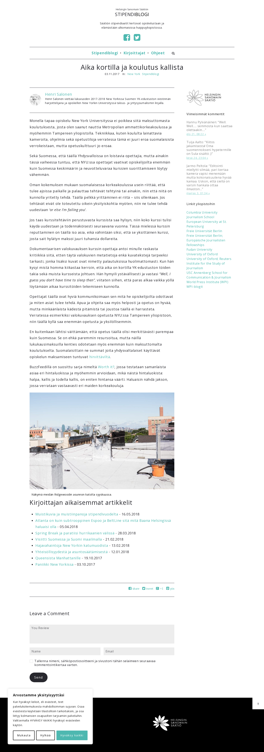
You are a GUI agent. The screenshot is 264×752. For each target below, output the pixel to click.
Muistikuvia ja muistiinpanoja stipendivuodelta (76, 514)
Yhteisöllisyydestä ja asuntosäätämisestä (71, 551)
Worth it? (106, 367)
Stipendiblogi (105, 52)
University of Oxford (202, 254)
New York (133, 74)
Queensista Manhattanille (58, 558)
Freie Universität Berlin (204, 231)
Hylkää (45, 735)
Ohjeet (158, 52)
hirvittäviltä (99, 356)
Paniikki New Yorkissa (54, 564)
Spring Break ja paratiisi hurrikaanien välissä (74, 533)
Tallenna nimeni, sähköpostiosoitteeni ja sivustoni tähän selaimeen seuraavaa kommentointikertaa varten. (94, 663)
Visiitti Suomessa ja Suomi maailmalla (68, 539)
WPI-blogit (195, 286)
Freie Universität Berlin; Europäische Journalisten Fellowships (206, 240)
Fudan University (199, 249)
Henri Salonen (58, 94)
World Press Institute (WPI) (207, 282)
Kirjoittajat (134, 52)
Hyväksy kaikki (71, 735)
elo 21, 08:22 (195, 134)
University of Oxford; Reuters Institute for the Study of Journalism (209, 263)
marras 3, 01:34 (197, 193)
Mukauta (24, 735)
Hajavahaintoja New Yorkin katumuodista (71, 545)
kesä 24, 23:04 (196, 158)
